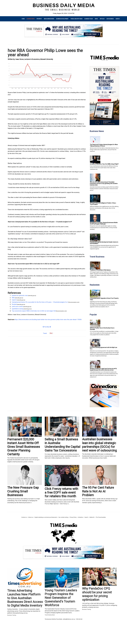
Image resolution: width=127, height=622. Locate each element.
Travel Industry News (76, 18)
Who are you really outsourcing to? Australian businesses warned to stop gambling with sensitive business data (104, 183)
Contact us (24, 517)
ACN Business (110, 18)
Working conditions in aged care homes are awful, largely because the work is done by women (103, 369)
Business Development (62, 18)
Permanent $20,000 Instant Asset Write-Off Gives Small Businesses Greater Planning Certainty (23, 446)
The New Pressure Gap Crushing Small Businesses (23, 491)
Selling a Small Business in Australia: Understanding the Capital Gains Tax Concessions (62, 444)
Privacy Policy (73, 517)
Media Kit (92, 517)
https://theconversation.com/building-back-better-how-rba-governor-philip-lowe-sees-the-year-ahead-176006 (48, 319)
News (96, 18)
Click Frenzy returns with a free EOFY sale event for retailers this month (61, 492)
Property (39, 18)
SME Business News (49, 18)
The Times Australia (101, 517)
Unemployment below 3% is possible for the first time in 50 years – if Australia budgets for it (43, 222)
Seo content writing (63, 517)
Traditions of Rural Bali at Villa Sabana (100, 270)
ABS (43, 145)
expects (53, 149)
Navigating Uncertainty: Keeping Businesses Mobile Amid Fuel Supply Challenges (104, 223)
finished (18, 231)
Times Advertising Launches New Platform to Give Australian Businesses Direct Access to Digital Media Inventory (25, 598)
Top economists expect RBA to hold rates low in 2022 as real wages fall (36, 264)
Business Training (11, 615)
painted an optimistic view (40, 92)
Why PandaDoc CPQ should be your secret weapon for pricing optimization (97, 594)
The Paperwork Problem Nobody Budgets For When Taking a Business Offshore (104, 145)
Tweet (45, 333)
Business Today (88, 18)
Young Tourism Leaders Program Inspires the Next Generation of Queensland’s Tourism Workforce (61, 597)
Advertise (80, 517)
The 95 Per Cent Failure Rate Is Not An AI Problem (98, 491)
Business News (31, 18)
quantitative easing (14, 234)
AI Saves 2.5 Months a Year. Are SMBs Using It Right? (104, 164)
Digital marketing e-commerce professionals (46, 517)
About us (30, 517)
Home (23, 18)
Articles (102, 18)
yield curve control (74, 231)
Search (118, 18)
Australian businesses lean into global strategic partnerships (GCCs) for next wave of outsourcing (99, 444)
